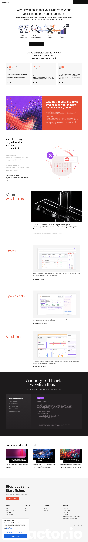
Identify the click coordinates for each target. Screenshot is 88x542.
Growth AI (7, 508)
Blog (26, 508)
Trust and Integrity (66, 510)
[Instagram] (78, 525)
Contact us (46, 510)
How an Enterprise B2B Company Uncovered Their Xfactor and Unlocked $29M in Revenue (17, 466)
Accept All (15, 536)
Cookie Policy (65, 514)
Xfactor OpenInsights (10, 510)
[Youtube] (81, 525)
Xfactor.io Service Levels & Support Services (71, 516)
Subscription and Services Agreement (70, 518)
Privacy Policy (9, 528)
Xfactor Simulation (9, 514)
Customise (9, 532)
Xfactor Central (8, 512)
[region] (15, 529)
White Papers (27, 510)
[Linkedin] (74, 525)
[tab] (18, 398)
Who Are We (46, 508)
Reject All (21, 532)
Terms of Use (65, 512)
